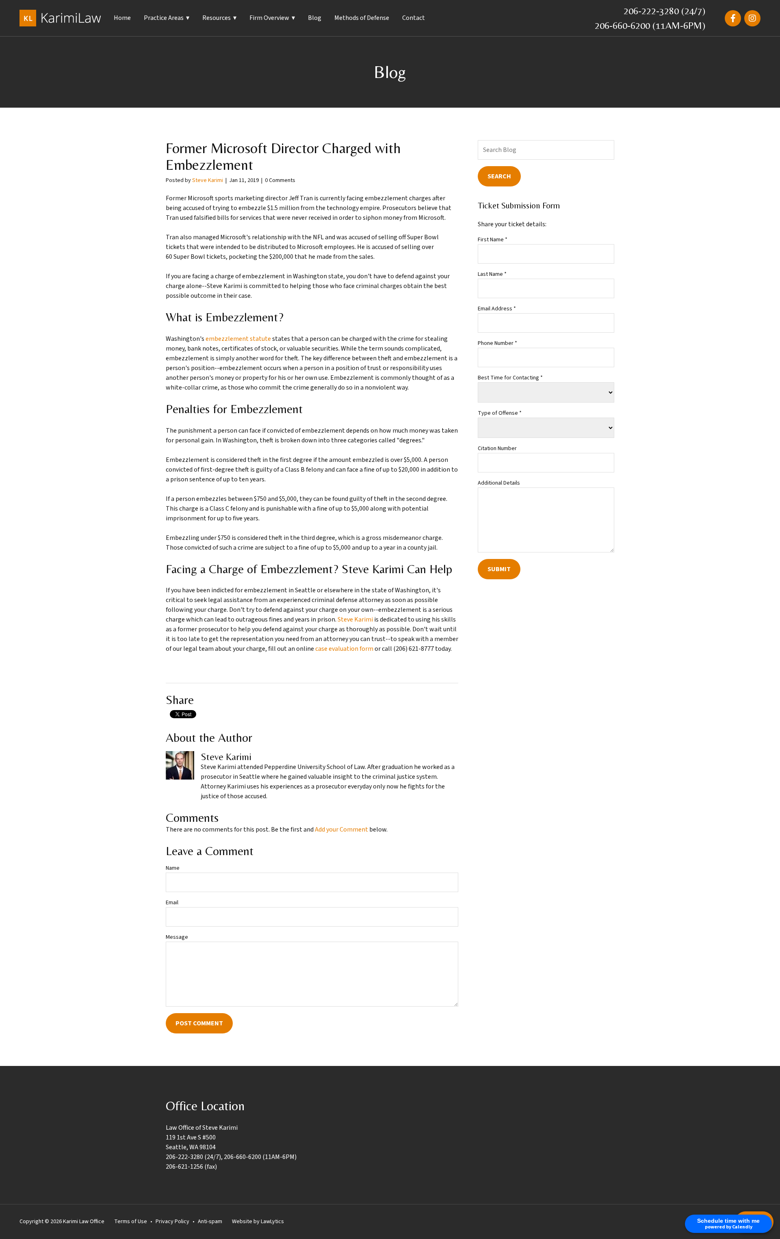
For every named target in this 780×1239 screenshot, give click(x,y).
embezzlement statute (238, 338)
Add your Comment (341, 829)
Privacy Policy (172, 1221)
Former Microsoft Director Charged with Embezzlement (283, 156)
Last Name (492, 274)
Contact (413, 17)
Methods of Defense (361, 17)
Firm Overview (269, 17)
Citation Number (497, 448)
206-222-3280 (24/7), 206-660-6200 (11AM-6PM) (231, 1156)
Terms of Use (130, 1221)
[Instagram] (752, 18)
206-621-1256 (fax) (191, 1166)
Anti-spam (210, 1221)
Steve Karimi (207, 180)
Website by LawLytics (258, 1221)
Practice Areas (164, 17)
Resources (216, 17)
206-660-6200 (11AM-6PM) (650, 25)
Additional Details (499, 483)
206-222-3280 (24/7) (664, 10)
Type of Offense (500, 413)
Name (173, 868)
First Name (492, 240)
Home (122, 17)
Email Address (497, 309)
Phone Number (497, 343)
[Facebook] (733, 18)
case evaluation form (344, 648)
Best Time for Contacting (510, 378)
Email (172, 903)
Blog (314, 17)
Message (177, 937)
